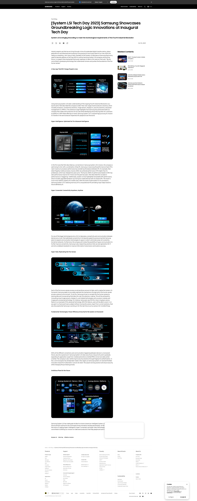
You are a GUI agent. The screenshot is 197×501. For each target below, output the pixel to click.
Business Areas (139, 458)
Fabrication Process (67, 468)
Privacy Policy (177, 491)
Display (46, 473)
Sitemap (115, 493)
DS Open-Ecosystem (85, 456)
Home (46, 447)
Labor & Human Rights (122, 482)
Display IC (47, 468)
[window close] (187, 484)
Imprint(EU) (88, 493)
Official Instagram (140, 493)
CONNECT (101, 470)
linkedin (60, 43)
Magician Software (67, 483)
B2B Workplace (84, 464)
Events (119, 456)
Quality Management (67, 456)
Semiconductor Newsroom (141, 466)
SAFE (100, 460)
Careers (137, 477)
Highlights (120, 479)
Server (46, 480)
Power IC (46, 471)
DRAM (46, 456)
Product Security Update (68, 461)
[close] (141, 425)
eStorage (47, 460)
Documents (65, 478)
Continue (113, 2)
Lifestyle (46, 487)
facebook (52, 43)
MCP (46, 463)
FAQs (64, 480)
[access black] (45, 493)
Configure (171, 497)
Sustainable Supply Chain (123, 486)
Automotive (47, 481)
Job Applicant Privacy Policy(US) (106, 493)
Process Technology (103, 456)
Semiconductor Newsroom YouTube (143, 496)
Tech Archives (102, 466)
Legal (72, 493)
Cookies (76, 493)
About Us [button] (140, 6)
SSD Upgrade (66, 485)
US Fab (100, 468)
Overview (65, 475)
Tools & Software (66, 476)
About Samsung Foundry (104, 454)
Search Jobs (138, 479)
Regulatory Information (68, 460)
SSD (46, 458)
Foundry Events (102, 461)
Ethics (137, 465)
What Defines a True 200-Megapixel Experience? (136, 66)
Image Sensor (47, 466)
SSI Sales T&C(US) (96, 493)
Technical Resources (67, 466)
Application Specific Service (105, 465)
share (67, 43)
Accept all (183, 497)
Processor (47, 465)
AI (45, 478)
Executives (138, 460)
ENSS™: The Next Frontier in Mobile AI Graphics (136, 57)
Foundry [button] (69, 6)
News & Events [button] (124, 6)
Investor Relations (139, 463)
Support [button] (63, 6)
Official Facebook (146, 493)
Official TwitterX (143, 493)
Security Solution (48, 470)
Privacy (67, 493)
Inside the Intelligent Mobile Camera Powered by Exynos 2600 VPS (136, 75)
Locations (138, 474)
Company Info (138, 454)
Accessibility (82, 493)
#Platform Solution (69, 437)
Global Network (84, 461)
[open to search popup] (145, 6)
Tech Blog (51, 447)
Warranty (65, 481)
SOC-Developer (84, 466)
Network (46, 483)
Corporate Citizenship (122, 484)
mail (63, 43)
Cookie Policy (169, 492)
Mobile (46, 485)
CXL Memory (47, 461)
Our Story (138, 456)
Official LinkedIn (148, 493)
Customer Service (66, 458)
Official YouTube (151, 493)
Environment (120, 481)
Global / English (98, 2)
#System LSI (54, 437)
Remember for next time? (86, 2)
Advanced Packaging (103, 458)
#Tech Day (60, 437)
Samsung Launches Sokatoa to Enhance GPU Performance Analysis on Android (136, 84)
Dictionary (65, 470)
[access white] (48, 493)
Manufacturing (102, 463)
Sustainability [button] (133, 6)
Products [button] (57, 6)
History (137, 461)
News (119, 454)
